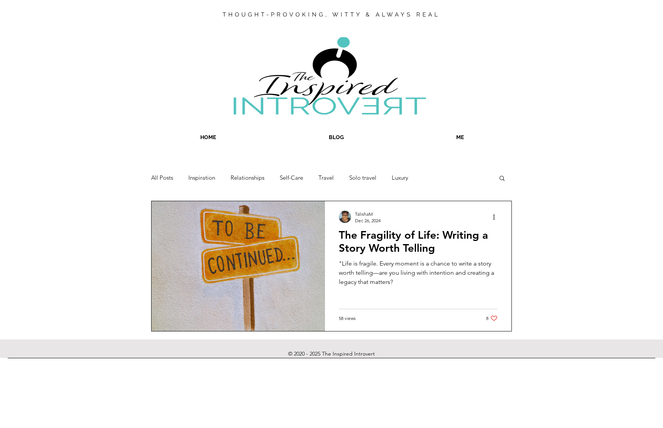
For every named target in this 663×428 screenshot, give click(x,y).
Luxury (400, 177)
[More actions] (496, 216)
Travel (326, 177)
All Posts (162, 177)
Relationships (247, 177)
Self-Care (291, 177)
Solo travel (362, 177)
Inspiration (201, 177)
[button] (502, 179)
